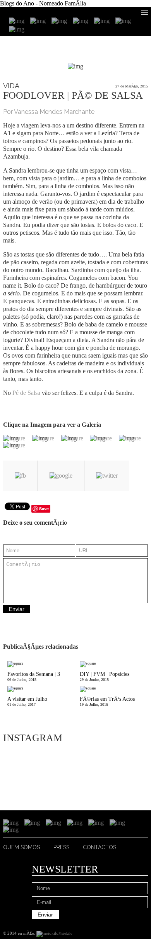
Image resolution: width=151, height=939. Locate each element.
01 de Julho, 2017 (27, 701)
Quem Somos (21, 847)
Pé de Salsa (26, 392)
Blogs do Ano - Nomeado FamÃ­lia (43, 3)
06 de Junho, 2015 (33, 676)
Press (61, 847)
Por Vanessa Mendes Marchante (48, 111)
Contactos (99, 847)
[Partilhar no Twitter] (106, 476)
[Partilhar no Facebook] (20, 476)
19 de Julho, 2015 (107, 701)
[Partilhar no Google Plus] (61, 476)
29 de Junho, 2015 (104, 676)
